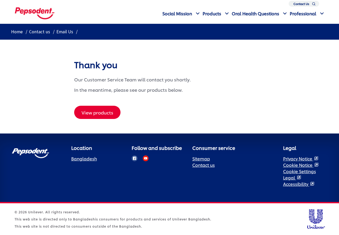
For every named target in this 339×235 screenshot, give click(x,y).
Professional (303, 13)
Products (212, 13)
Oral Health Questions (255, 13)
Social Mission (177, 13)
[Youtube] (146, 158)
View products (97, 112)
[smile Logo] (35, 13)
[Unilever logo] (315, 218)
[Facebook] (134, 158)
